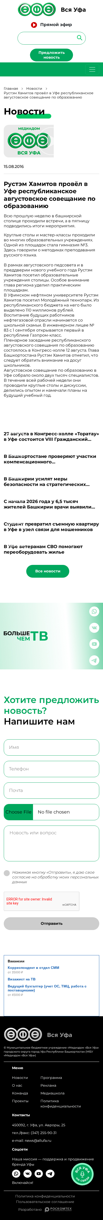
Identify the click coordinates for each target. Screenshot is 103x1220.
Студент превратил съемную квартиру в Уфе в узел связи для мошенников (51, 526)
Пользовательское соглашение (45, 1202)
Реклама (48, 1085)
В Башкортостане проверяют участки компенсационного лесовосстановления (50, 462)
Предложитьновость (51, 55)
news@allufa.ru (38, 1140)
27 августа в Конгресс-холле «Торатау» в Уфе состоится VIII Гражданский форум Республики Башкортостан (51, 439)
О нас (17, 1085)
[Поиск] (78, 37)
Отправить (51, 923)
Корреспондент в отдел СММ (33, 968)
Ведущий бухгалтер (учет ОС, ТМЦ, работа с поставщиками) (47, 988)
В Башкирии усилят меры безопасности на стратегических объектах (45, 484)
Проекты (20, 1101)
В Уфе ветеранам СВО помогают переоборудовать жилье (43, 549)
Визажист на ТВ (22, 979)
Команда (20, 1093)
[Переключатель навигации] (92, 69)
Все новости (47, 571)
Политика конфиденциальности (60, 1103)
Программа (51, 1077)
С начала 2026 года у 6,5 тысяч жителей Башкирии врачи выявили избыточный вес (48, 507)
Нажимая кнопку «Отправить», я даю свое (55, 877)
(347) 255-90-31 (43, 1133)
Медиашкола (52, 1093)
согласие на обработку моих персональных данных (55, 879)
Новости (34, 88)
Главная (11, 88)
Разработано (31, 1209)
